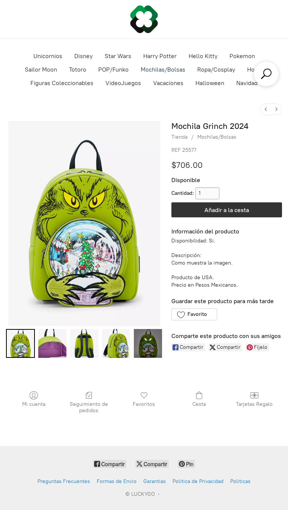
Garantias (154, 481)
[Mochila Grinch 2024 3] (116, 343)
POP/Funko (113, 69)
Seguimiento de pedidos (89, 407)
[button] (194, 314)
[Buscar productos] (266, 74)
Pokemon (242, 56)
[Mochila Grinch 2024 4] (148, 343)
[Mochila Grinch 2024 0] (20, 343)
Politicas (240, 481)
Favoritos (144, 404)
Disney (83, 56)
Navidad (247, 83)
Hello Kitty (203, 56)
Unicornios (47, 56)
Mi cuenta (33, 404)
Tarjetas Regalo (254, 404)
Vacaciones (168, 83)
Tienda (179, 137)
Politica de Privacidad (198, 481)
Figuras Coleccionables (61, 83)
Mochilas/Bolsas (163, 69)
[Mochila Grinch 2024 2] (84, 343)
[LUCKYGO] (144, 19)
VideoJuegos (123, 83)
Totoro (77, 69)
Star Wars (118, 56)
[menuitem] (266, 109)
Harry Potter (160, 56)
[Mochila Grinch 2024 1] (52, 343)
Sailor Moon (41, 69)
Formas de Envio (116, 481)
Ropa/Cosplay (216, 69)
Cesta (199, 404)
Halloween (209, 83)
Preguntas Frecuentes (64, 481)
